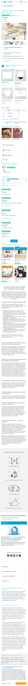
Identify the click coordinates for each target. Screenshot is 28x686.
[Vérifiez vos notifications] (23, 2)
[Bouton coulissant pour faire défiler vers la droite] (24, 43)
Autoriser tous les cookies (20, 683)
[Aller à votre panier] (25, 2)
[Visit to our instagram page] (17, 555)
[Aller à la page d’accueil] (8, 2)
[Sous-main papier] (7, 271)
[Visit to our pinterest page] (11, 555)
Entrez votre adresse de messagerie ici (10, 517)
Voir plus (14, 241)
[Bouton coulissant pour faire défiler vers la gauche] (3, 43)
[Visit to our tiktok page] (19, 555)
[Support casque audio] (20, 271)
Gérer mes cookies (6, 683)
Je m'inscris (5, 523)
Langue (4, 170)
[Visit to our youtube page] (14, 555)
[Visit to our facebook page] (8, 555)
